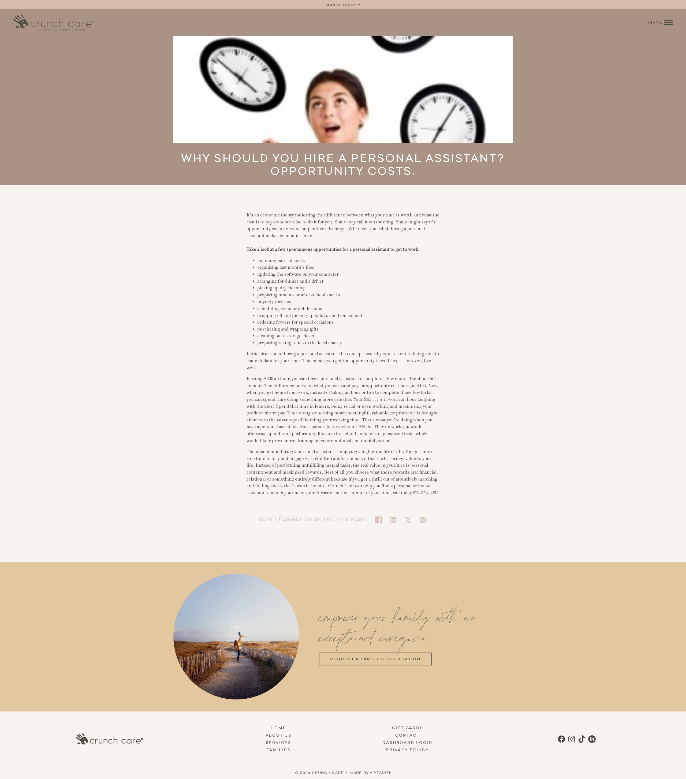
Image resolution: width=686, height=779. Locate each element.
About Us (279, 735)
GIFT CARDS (407, 727)
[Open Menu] (668, 22)
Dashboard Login (407, 742)
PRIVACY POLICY (407, 749)
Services (278, 742)
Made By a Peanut (370, 772)
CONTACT (407, 735)
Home (278, 727)
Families (278, 749)
